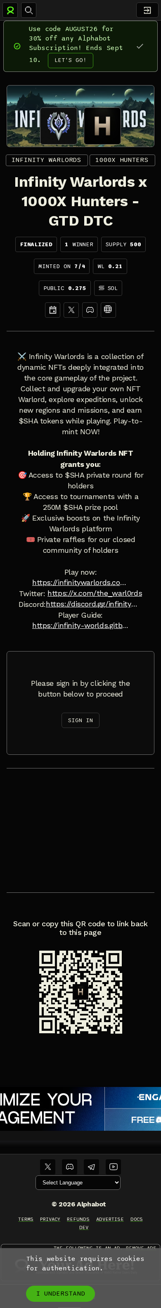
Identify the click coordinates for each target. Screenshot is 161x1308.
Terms (25, 1219)
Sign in (80, 720)
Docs (136, 1219)
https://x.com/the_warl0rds (94, 593)
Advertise (110, 1219)
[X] (71, 310)
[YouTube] (113, 1167)
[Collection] (108, 310)
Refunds (78, 1219)
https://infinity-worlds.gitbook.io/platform (80, 625)
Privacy (50, 1219)
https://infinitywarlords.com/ (80, 582)
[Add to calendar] (52, 310)
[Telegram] (91, 1167)
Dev (84, 1227)
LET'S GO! (70, 60)
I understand (60, 1293)
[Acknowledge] (139, 46)
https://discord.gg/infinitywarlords (94, 604)
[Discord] (89, 310)
